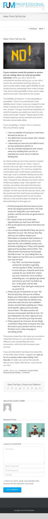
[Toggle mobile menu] (43, 9)
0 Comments (26, 372)
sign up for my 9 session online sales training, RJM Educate (23, 357)
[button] (5, 430)
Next (41, 29)
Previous (33, 29)
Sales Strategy (15, 372)
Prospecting (7, 372)
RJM (6, 370)
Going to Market (33, 370)
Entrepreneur (23, 370)
